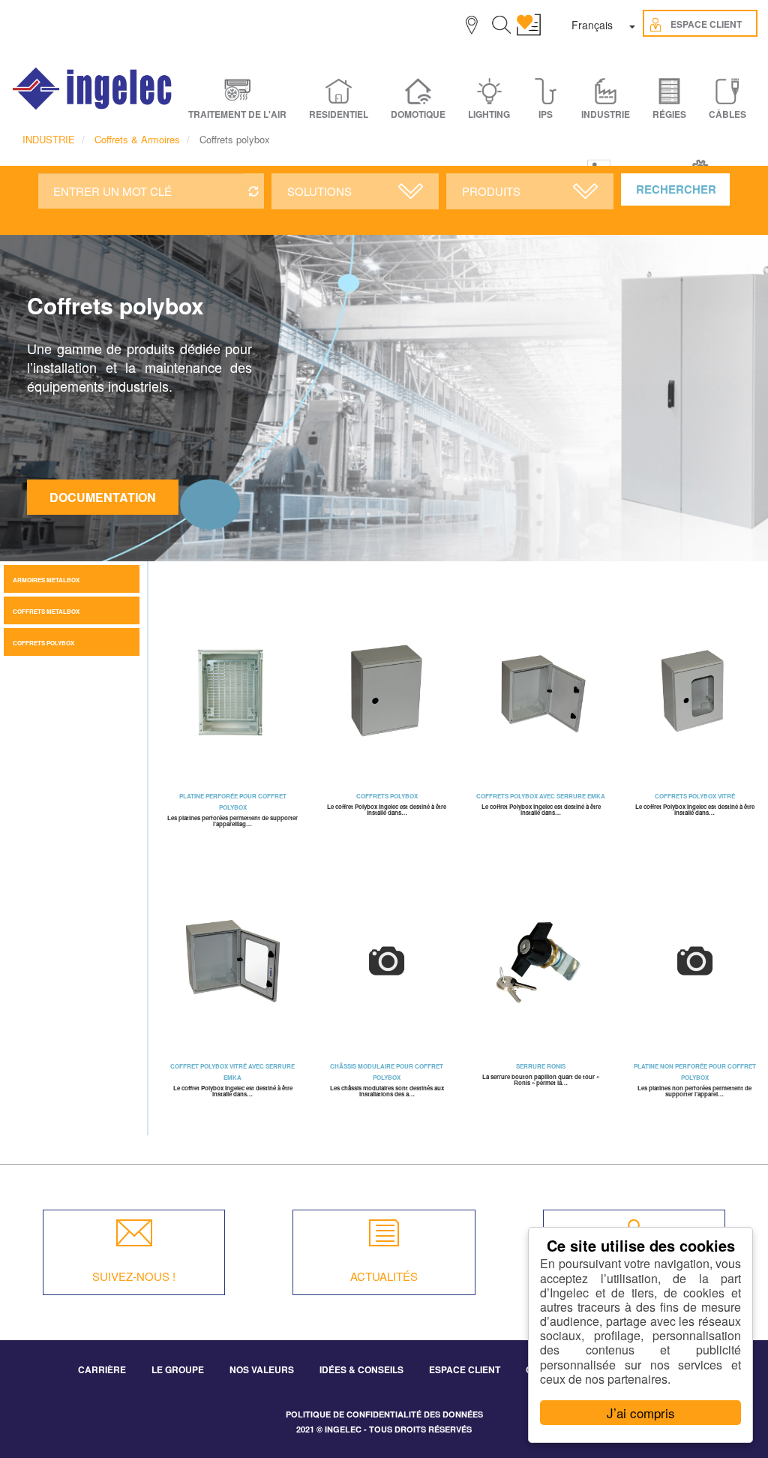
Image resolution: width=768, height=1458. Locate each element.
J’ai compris (641, 1412)
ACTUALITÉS (384, 1276)
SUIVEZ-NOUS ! (134, 1276)
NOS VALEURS (262, 1369)
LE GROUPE (178, 1369)
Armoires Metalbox (46, 580)
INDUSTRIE (48, 139)
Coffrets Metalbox (46, 611)
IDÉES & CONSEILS (362, 1369)
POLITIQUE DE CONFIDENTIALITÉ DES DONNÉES (384, 1414)
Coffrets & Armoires (137, 139)
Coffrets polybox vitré (695, 796)
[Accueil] (93, 88)
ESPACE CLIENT (464, 1369)
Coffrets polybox (43, 643)
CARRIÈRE (102, 1369)
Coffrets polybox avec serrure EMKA (540, 796)
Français (592, 24)
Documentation (103, 497)
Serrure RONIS (541, 1066)
